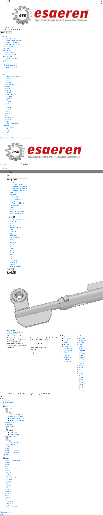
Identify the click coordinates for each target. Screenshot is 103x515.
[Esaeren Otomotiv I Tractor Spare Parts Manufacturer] (50, 14)
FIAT (7, 115)
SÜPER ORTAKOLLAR (12, 39)
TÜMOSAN (9, 92)
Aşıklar (5, 64)
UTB (7, 106)
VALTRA (8, 90)
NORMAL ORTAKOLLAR (13, 40)
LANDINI (9, 96)
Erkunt (8, 111)
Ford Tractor (10, 117)
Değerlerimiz (10, 131)
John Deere (9, 119)
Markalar (6, 75)
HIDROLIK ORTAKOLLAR (13, 42)
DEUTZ (8, 113)
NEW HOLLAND (11, 94)
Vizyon (8, 129)
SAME (8, 86)
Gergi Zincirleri (8, 56)
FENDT (8, 80)
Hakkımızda (10, 127)
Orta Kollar (6, 37)
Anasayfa (6, 73)
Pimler (5, 62)
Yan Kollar (6, 48)
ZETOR (8, 107)
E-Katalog (6, 133)
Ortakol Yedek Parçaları (13, 44)
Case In (8, 121)
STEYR (8, 109)
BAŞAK (8, 102)
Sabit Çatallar (10, 52)
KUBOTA (9, 98)
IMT (7, 104)
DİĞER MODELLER (12, 123)
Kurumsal (6, 125)
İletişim (5, 135)
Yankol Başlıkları (8, 46)
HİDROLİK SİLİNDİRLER (10, 66)
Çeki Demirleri (7, 60)
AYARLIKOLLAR (11, 54)
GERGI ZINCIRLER (11, 58)
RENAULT (9, 78)
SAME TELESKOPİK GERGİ (15, 332)
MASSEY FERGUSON (12, 84)
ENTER (8, 82)
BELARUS (9, 100)
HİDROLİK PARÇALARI (10, 68)
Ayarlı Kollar (7, 50)
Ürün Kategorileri (8, 402)
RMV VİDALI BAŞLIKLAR (13, 77)
